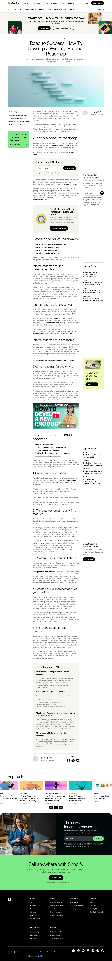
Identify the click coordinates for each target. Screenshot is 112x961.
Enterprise (54, 3)
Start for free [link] (69, 168)
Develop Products (60, 9)
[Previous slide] (51, 807)
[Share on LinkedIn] (77, 760)
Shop (91, 902)
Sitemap (55, 952)
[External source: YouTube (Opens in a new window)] (83, 950)
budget (55, 318)
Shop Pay (93, 906)
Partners (33, 909)
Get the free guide (59, 228)
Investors (33, 906)
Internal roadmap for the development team (51, 244)
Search (99, 9)
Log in (86, 3)
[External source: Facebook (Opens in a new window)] (73, 950)
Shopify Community (56, 915)
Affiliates (33, 912)
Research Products (45, 9)
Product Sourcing (30, 9)
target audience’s (51, 482)
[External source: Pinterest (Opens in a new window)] (102, 950)
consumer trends (54, 489)
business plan (66, 111)
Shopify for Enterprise (97, 912)
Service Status (35, 918)
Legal (32, 915)
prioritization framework (46, 572)
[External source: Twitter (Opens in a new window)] (78, 950)
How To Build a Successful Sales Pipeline (59, 360)
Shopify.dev (74, 902)
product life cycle (71, 184)
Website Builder (55, 935)
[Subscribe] (102, 193)
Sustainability (34, 932)
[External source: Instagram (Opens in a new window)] (88, 950)
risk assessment (53, 323)
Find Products (18, 9)
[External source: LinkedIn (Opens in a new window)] (97, 950)
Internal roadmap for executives (47, 247)
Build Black (34, 935)
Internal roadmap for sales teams (47, 250)
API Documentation (76, 906)
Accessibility (34, 938)
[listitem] (56, 792)
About (32, 902)
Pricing (46, 3)
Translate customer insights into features (50, 447)
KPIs (72, 314)
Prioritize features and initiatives (47, 450)
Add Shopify (89, 559)
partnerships (68, 334)
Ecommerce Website (56, 938)
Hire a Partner (54, 909)
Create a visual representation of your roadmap (52, 453)
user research (71, 480)
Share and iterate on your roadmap (48, 456)
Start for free (97, 3)
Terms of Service (31, 952)
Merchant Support (56, 902)
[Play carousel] (56, 807)
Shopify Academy (56, 912)
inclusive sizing (38, 543)
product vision (38, 199)
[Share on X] (73, 760)
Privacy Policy (84, 846)
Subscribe (98, 838)
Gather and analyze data (44, 444)
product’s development (60, 145)
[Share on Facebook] (68, 760)
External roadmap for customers (47, 253)
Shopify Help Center (56, 906)
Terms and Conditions (89, 204)
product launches (39, 334)
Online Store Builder (56, 932)
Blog (9, 9)
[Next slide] (61, 807)
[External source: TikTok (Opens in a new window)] (93, 950)
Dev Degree (74, 909)
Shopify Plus (94, 909)
